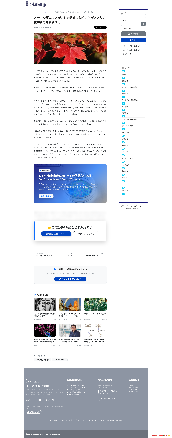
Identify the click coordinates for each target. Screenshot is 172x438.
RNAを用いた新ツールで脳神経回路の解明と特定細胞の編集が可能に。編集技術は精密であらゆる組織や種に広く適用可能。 (45, 343)
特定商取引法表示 (133, 387)
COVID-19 (125, 152)
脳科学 (124, 74)
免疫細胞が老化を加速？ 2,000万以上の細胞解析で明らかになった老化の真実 (70, 342)
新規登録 (126, 54)
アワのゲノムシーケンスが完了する (95, 315)
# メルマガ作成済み (59, 360)
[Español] (169, 435)
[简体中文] (156, 435)
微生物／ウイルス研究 (130, 87)
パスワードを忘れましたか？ (133, 46)
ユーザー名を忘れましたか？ (133, 50)
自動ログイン (128, 28)
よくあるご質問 (133, 389)
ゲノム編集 (126, 165)
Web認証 (135, 33)
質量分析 (125, 178)
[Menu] (145, 4)
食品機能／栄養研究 (129, 158)
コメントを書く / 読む (71, 279)
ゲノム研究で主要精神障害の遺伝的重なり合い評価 (44, 315)
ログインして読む (86, 233)
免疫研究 (125, 113)
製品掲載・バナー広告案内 (108, 391)
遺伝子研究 (126, 68)
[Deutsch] (161, 435)
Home (36, 12)
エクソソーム (126, 132)
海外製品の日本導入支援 (77, 392)
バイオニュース (44, 12)
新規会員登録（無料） (56, 233)
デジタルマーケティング (77, 388)
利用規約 (131, 385)
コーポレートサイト (134, 391)
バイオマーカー (127, 184)
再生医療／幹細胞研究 (130, 100)
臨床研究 (125, 94)
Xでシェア (100, 27)
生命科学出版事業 (74, 394)
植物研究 (125, 139)
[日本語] (166, 435)
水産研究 (125, 171)
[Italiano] (164, 435)
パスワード (125, 21)
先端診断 (125, 107)
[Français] (159, 435)
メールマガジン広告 (106, 393)
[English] (153, 435)
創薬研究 (125, 81)
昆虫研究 (125, 145)
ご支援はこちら (34, 412)
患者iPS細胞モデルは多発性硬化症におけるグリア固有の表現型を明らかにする (95, 342)
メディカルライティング (76, 390)
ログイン (133, 40)
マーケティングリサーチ (76, 385)
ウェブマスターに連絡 (96, 420)
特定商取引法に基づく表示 (69, 420)
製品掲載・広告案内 (115, 420)
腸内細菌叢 (126, 191)
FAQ (83, 420)
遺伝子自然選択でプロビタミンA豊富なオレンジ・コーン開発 (69, 315)
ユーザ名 (124, 13)
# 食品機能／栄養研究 (42, 360)
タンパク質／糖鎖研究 (130, 119)
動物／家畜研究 (127, 126)
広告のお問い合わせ (108, 399)
